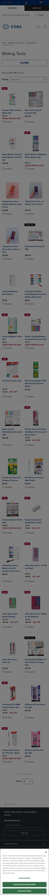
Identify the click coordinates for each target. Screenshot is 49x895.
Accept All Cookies (24, 891)
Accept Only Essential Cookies (24, 884)
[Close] (46, 852)
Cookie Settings (24, 878)
